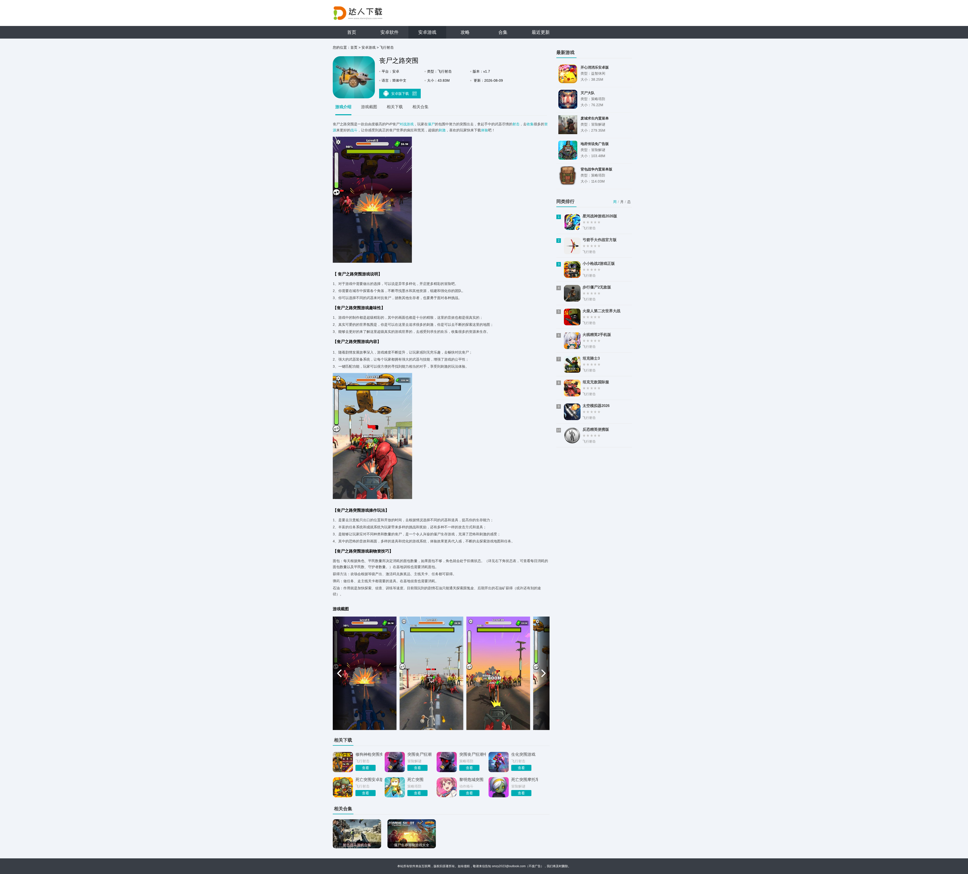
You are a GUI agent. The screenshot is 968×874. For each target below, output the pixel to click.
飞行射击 (387, 47)
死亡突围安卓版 (368, 779)
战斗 (353, 130)
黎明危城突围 (471, 779)
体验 (484, 130)
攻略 (465, 32)
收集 (530, 124)
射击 (516, 124)
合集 (502, 32)
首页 (351, 32)
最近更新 (541, 32)
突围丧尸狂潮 (419, 754)
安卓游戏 (427, 32)
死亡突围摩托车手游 (524, 779)
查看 (365, 768)
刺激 (442, 130)
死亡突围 (415, 779)
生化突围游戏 (523, 754)
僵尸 (431, 124)
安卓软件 (389, 32)
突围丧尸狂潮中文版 (472, 754)
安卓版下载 (400, 94)
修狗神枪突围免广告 (368, 754)
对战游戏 (407, 124)
